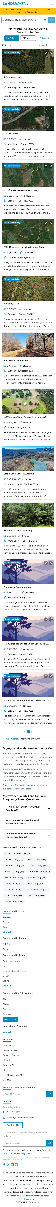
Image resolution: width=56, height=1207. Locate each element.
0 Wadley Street (12, 304)
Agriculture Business (12, 961)
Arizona (6, 1009)
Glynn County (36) (36, 895)
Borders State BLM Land (15, 971)
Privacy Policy (25, 1153)
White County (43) (36, 877)
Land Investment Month (14, 1075)
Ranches (7, 927)
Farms (6, 922)
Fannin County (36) (14, 895)
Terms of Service (12, 1159)
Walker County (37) (39, 889)
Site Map (7, 1080)
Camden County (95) (14, 865)
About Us (7, 1045)
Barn (5, 966)
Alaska (6, 1004)
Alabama (7, 999)
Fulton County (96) (37, 859)
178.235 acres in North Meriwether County (25, 247)
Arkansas (7, 1014)
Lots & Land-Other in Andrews (19, 474)
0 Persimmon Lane (13, 77)
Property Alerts (10, 1065)
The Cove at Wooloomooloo (18, 587)
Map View (30, 1199)
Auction (6, 949)
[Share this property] (51, 53)
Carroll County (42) (13, 883)
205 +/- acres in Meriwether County (21, 190)
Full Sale (7, 944)
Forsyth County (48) (14, 871)
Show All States (10, 1019)
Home (6, 739)
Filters (44, 38)
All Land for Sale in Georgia (17, 853)
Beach (6, 976)
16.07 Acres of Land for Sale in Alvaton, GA (25, 417)
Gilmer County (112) (14, 859)
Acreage (7, 917)
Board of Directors (11, 1055)
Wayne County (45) (14, 877)
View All (7, 932)
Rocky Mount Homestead (16, 360)
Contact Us (13, 1125)
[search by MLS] (49, 1094)
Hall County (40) (35, 883)
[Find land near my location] (45, 20)
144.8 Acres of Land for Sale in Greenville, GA (26, 644)
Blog (5, 1070)
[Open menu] (51, 4)
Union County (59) (37, 865)
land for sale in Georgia (22, 785)
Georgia (15, 739)
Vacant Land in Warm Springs (19, 530)
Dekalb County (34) (14, 901)
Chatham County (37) (15, 889)
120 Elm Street (11, 134)
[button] (24, 732)
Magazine (7, 1060)
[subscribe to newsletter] (49, 1143)
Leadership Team (11, 1050)
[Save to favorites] (46, 53)
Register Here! (33, 12)
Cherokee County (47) (39, 871)
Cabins (6, 981)
